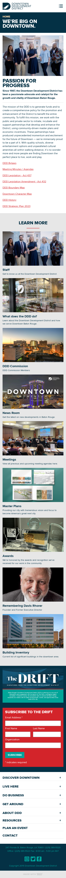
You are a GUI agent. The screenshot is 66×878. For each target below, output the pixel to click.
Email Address (13, 717)
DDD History (9, 200)
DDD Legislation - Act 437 (17, 175)
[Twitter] (33, 859)
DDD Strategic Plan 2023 (16, 206)
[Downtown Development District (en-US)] (17, 5)
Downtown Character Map (17, 194)
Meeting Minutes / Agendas (18, 169)
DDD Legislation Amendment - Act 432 (24, 181)
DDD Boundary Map (14, 187)
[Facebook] (39, 859)
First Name (11, 728)
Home (6, 16)
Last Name (39, 728)
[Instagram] (27, 859)
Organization (12, 739)
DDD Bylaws (9, 163)
